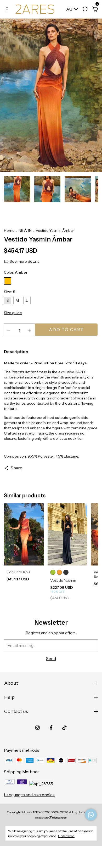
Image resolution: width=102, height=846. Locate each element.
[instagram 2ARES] (37, 727)
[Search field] (85, 9)
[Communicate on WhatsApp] (91, 815)
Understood (66, 836)
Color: (15, 272)
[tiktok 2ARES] (64, 727)
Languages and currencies (29, 794)
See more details (24, 261)
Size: (9, 291)
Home (9, 230)
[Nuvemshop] (51, 818)
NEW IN (25, 230)
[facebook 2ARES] (51, 727)
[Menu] (8, 9)
